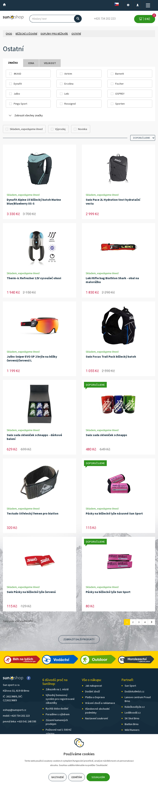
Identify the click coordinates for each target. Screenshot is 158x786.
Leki (66, 93)
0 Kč (149, 18)
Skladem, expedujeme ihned (26, 129)
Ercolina (68, 83)
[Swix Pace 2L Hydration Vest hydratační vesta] (118, 169)
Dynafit (18, 83)
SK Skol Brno (132, 718)
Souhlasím (98, 777)
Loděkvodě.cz (133, 712)
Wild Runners (132, 730)
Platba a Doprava (95, 697)
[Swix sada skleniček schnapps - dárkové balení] (39, 404)
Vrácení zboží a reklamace (100, 703)
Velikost (50, 63)
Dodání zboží (92, 691)
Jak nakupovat (93, 685)
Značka (13, 62)
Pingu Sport (20, 103)
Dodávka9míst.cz (134, 691)
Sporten (120, 103)
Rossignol (70, 103)
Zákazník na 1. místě (57, 689)
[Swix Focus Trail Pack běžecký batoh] (118, 325)
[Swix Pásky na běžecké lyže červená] (39, 561)
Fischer (119, 83)
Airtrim (68, 73)
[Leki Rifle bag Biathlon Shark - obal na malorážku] (118, 247)
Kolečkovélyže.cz (135, 707)
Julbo (17, 93)
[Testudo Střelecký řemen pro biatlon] (39, 482)
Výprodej (60, 129)
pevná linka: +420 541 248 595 (19, 721)
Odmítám (76, 777)
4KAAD (17, 73)
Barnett (119, 73)
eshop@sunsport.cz (14, 710)
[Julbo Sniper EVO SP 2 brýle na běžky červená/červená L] (39, 325)
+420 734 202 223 (105, 18)
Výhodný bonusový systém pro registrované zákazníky (60, 698)
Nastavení (57, 777)
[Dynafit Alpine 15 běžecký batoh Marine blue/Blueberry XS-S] (39, 169)
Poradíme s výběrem (58, 714)
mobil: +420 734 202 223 (16, 715)
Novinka (82, 129)
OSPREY (119, 93)
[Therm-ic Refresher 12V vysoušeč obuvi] (39, 247)
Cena (31, 63)
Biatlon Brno (132, 724)
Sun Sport (130, 685)
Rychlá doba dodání (57, 708)
